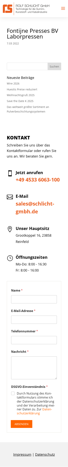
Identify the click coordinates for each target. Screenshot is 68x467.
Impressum (22, 454)
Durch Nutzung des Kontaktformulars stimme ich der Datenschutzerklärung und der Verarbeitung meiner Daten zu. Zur (36, 403)
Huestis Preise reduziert (22, 89)
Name (17, 290)
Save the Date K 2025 (20, 101)
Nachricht (20, 352)
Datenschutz (45, 454)
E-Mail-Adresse (23, 311)
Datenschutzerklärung (34, 411)
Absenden (22, 424)
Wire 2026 (13, 83)
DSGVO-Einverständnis (29, 387)
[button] (63, 9)
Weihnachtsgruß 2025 (21, 95)
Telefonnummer (24, 331)
